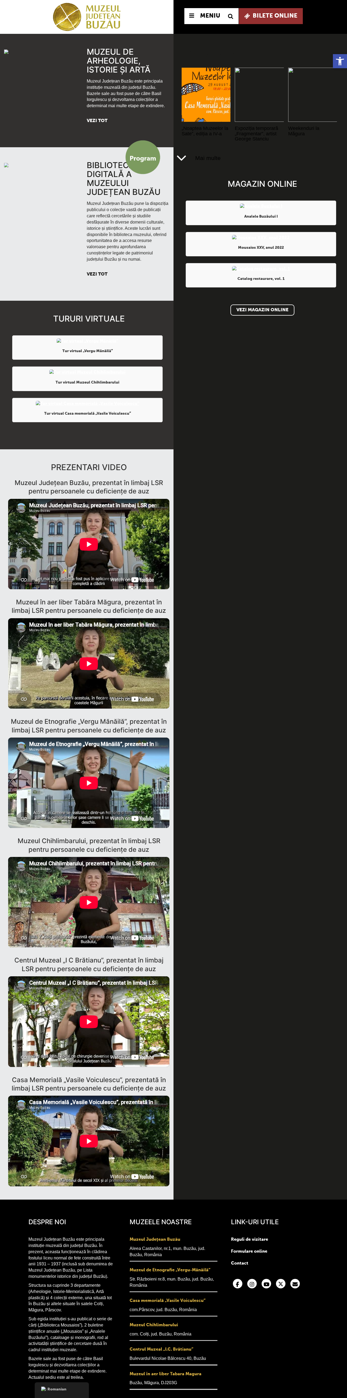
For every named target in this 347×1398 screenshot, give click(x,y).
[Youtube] (266, 1283)
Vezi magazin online (262, 310)
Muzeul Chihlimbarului (154, 1325)
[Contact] (295, 1283)
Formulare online (249, 1251)
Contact (239, 1263)
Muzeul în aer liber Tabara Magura (165, 1374)
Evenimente (217, 55)
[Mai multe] (182, 158)
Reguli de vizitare (249, 1239)
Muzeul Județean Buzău (155, 1239)
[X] (280, 1283)
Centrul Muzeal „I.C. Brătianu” (161, 1349)
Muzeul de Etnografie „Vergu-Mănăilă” (170, 1270)
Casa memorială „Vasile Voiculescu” (167, 1301)
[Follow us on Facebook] (237, 1283)
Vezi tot (97, 121)
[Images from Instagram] (252, 1283)
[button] (340, 61)
